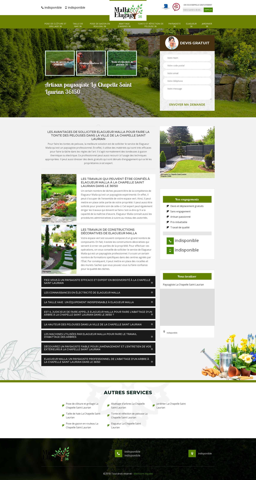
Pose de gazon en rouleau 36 (100, 25)
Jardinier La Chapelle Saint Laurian (171, 405)
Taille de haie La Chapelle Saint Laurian (83, 415)
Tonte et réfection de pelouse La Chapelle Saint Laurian (129, 415)
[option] (59, 63)
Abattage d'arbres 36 (124, 25)
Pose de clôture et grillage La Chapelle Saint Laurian (82, 405)
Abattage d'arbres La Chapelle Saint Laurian (128, 405)
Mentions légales (143, 473)
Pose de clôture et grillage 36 (55, 25)
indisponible (53, 7)
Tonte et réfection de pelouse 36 (150, 25)
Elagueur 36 (191, 25)
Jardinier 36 (207, 25)
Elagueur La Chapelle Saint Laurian (126, 425)
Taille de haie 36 (78, 25)
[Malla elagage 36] (128, 10)
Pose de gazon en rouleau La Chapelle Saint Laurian (82, 425)
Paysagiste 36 (174, 25)
